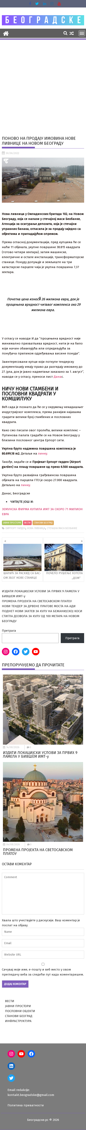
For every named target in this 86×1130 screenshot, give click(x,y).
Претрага (9, 630)
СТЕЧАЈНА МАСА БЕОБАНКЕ (62, 528)
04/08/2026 (13, 844)
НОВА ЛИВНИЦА (36, 528)
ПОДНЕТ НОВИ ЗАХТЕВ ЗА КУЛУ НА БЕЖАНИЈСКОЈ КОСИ (42, 611)
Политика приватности (26, 1105)
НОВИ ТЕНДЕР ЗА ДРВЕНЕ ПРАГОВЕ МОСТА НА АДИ (39, 606)
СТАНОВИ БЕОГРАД (43, 522)
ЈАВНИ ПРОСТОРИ (12, 522)
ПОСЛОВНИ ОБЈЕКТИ (20, 1011)
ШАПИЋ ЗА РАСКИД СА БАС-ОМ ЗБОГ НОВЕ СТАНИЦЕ (22, 575)
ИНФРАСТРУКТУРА (18, 1021)
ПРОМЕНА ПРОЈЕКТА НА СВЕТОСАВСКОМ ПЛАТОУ (37, 601)
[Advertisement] (43, 85)
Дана (58, 377)
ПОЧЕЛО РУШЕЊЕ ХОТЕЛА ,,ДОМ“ (64, 575)
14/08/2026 (12, 747)
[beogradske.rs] (5, 33)
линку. (43, 453)
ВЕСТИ (27, 522)
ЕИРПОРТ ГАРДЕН (15, 528)
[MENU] (82, 33)
